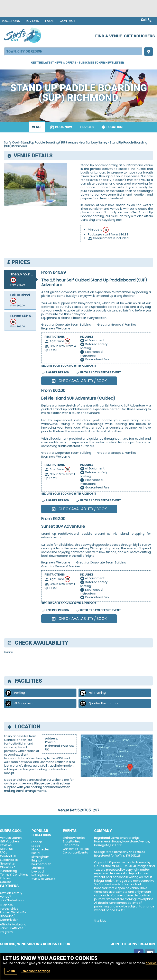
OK (10, 971)
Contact (68, 21)
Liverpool (37, 871)
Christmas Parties (76, 849)
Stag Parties (71, 841)
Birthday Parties (74, 838)
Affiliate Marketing (13, 928)
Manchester (40, 849)
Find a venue (108, 36)
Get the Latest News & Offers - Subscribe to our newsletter (77, 62)
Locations (11, 21)
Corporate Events (75, 852)
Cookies (5, 882)
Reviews (32, 21)
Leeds (35, 846)
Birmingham (40, 857)
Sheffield (37, 868)
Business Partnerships (13, 912)
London (36, 842)
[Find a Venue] (73, 51)
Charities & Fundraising (8, 869)
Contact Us (8, 856)
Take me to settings (35, 971)
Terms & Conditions (14, 874)
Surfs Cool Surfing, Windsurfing (23, 35)
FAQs (49, 21)
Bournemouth (41, 864)
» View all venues (43, 879)
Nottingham (40, 875)
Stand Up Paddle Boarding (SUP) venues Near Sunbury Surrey (64, 142)
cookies (151, 963)
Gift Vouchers (139, 36)
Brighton (37, 860)
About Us (6, 849)
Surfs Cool (11, 142)
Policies (5, 878)
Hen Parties (71, 845)
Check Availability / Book (79, 380)
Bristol (35, 853)
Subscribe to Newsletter (9, 862)
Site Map (100, 920)
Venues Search (11, 838)
